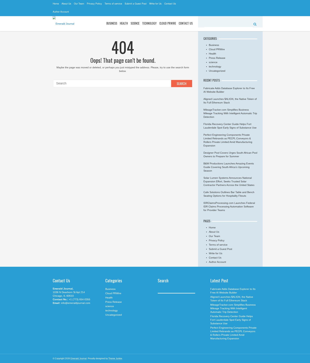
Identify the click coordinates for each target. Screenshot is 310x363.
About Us (66, 3)
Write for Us (155, 3)
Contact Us (170, 3)
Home (56, 3)
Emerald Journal (79, 358)
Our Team (79, 3)
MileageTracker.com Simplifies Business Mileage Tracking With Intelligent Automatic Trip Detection (230, 113)
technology (215, 66)
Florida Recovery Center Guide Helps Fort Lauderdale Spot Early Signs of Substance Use (231, 320)
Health (124, 23)
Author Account (61, 11)
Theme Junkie (115, 358)
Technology (149, 23)
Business (111, 23)
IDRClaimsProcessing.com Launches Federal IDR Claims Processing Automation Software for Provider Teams (229, 206)
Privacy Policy (94, 3)
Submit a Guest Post (136, 3)
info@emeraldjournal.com (75, 303)
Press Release (217, 57)
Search (181, 83)
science (135, 23)
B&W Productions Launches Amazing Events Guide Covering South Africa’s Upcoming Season (228, 167)
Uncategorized (217, 70)
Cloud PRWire (167, 23)
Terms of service (113, 3)
